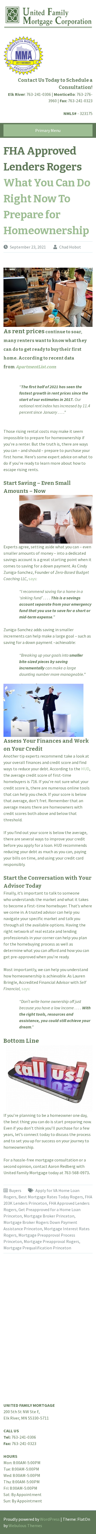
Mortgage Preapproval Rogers (51, 1241)
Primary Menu (48, 130)
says (32, 578)
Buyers (15, 1190)
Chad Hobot (70, 247)
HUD (85, 768)
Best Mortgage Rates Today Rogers (50, 1196)
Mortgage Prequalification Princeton (37, 1247)
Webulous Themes (25, 1525)
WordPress (50, 1519)
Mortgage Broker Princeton (49, 1216)
